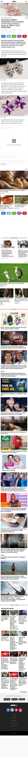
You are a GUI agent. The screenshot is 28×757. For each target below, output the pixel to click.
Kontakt (14, 714)
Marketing (14, 717)
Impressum (14, 720)
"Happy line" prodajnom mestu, (14, 121)
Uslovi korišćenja (14, 723)
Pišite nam (14, 725)
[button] (1, 246)
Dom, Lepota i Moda (6, 17)
